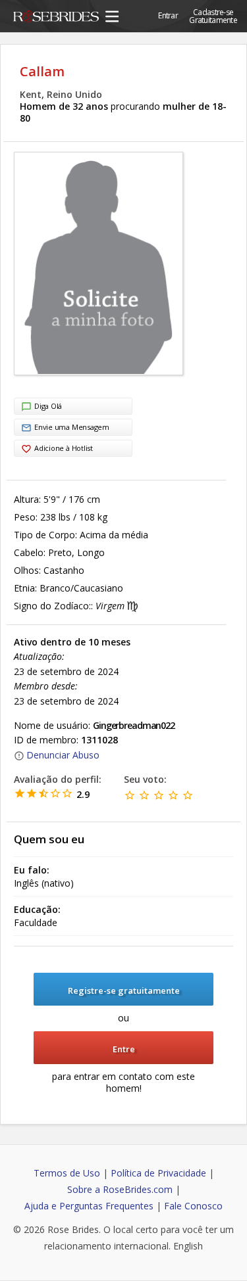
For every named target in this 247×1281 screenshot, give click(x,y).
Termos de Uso (67, 1173)
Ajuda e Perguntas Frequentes (88, 1205)
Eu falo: (31, 870)
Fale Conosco (193, 1205)
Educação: (37, 909)
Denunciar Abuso (62, 755)
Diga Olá (48, 406)
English (188, 1246)
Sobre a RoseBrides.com (120, 1189)
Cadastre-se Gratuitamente (213, 16)
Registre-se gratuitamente (124, 990)
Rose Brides (56, 18)
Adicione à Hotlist (63, 448)
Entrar (168, 15)
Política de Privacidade (158, 1173)
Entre (124, 1049)
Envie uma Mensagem (71, 427)
